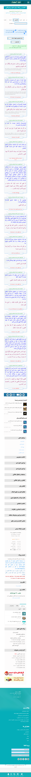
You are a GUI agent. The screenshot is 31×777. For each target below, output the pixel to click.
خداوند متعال (26, 734)
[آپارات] (21, 759)
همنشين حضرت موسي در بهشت (23, 729)
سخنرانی (12, 605)
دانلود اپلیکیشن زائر (17, 612)
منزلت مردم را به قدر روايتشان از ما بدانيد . (15, 12)
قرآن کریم (22, 441)
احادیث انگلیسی (21, 452)
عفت (28, 740)
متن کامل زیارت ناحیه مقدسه (16, 430)
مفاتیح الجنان (22, 444)
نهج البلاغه (22, 447)
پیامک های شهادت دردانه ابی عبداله (15, 412)
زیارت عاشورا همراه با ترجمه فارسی (15, 421)
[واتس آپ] (26, 759)
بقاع (24, 608)
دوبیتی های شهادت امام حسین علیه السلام (13, 403)
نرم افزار (23, 606)
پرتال (8, 775)
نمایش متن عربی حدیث (10, 30)
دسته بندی (17, 775)
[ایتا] (18, 759)
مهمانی (27, 738)
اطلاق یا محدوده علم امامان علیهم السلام (21, 713)
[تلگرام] (28, 759)
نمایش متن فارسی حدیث (20, 32)
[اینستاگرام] (23, 759)
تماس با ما (11, 775)
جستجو (14, 775)
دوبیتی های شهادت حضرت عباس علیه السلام (13, 407)
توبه (28, 736)
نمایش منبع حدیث (9, 32)
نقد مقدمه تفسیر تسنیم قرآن (23, 715)
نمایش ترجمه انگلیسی (22, 30)
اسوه (20, 608)
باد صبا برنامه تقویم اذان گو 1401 (14, 621)
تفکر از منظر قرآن (25, 711)
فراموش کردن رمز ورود (25, 757)
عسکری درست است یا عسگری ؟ (23, 717)
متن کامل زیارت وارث (18, 425)
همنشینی (27, 731)
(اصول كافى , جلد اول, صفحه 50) (15, 14)
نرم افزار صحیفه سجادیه (16, 616)
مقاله (17, 605)
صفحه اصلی (21, 775)
